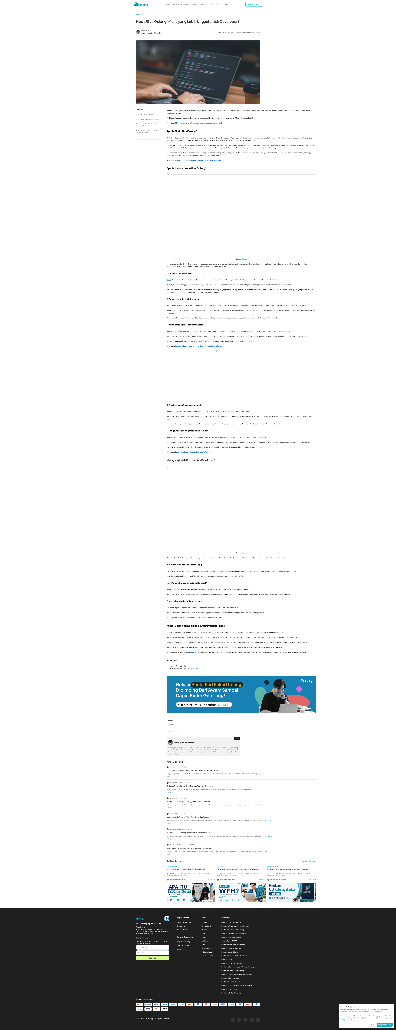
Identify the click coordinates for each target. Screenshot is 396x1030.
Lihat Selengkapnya (308, 861)
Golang (142, 14)
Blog (137, 14)
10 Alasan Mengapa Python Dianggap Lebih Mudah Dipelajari (198, 160)
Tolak (372, 1025)
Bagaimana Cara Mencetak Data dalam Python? (193, 452)
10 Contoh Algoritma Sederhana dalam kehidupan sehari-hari (198, 123)
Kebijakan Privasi (347, 1020)
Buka (184, 666)
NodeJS (169, 138)
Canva (244, 259)
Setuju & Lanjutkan (384, 1025)
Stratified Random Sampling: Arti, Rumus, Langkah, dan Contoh (199, 617)
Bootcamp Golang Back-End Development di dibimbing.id (195, 637)
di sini (191, 652)
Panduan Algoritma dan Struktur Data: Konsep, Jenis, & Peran (198, 346)
